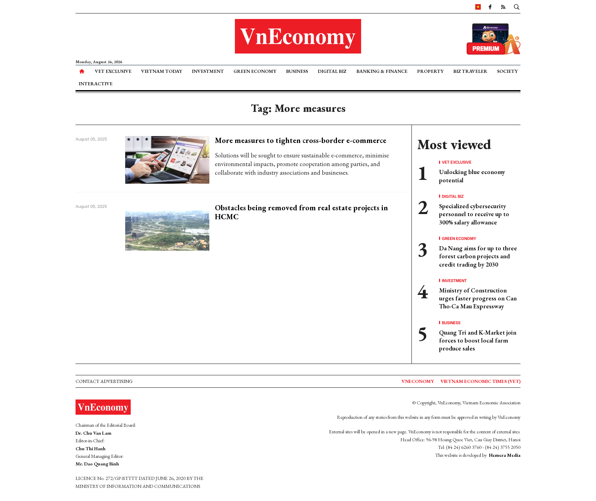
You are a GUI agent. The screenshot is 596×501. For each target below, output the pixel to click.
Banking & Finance (381, 71)
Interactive (95, 83)
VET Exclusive (113, 71)
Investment (208, 71)
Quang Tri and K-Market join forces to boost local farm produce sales (477, 340)
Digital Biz (332, 71)
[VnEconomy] (478, 6)
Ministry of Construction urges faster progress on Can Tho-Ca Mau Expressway (478, 298)
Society (507, 71)
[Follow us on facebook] (490, 6)
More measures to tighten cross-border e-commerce (300, 140)
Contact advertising (104, 381)
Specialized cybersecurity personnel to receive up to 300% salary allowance (474, 214)
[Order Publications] (493, 38)
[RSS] (503, 6)
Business (297, 71)
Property (430, 71)
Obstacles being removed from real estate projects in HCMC (301, 212)
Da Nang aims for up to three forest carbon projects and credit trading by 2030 (478, 256)
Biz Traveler (470, 71)
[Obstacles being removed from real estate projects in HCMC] (167, 226)
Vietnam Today (161, 71)
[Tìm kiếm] (516, 6)
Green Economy (255, 71)
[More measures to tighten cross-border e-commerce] (167, 159)
